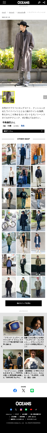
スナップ (11, 12)
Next (45, 346)
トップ (4, 12)
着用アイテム (8, 131)
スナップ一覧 (21, 12)
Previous (1, 346)
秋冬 (23, 126)
